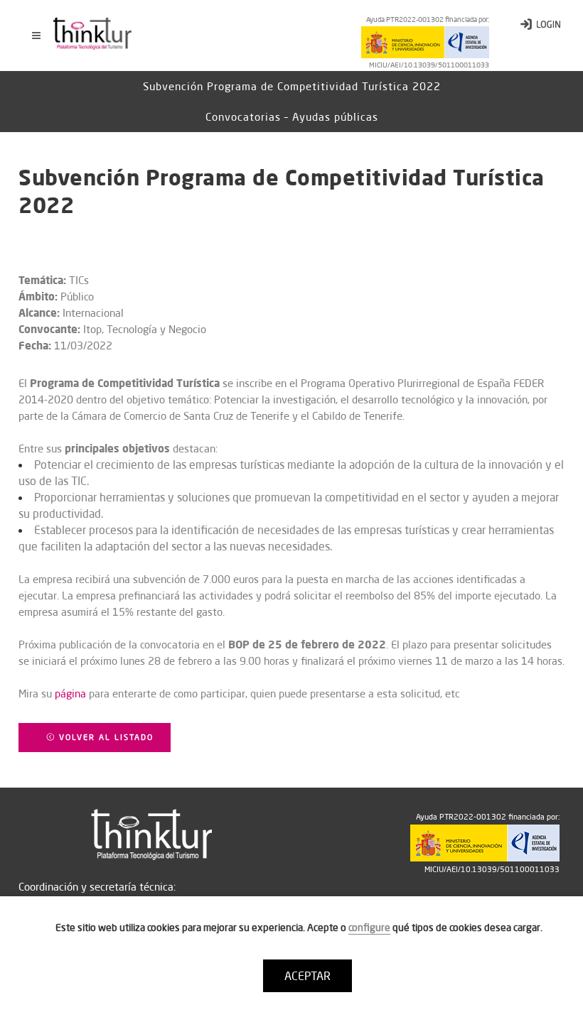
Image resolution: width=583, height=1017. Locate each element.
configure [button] (369, 927)
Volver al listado (104, 737)
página (70, 693)
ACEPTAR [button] (307, 976)
